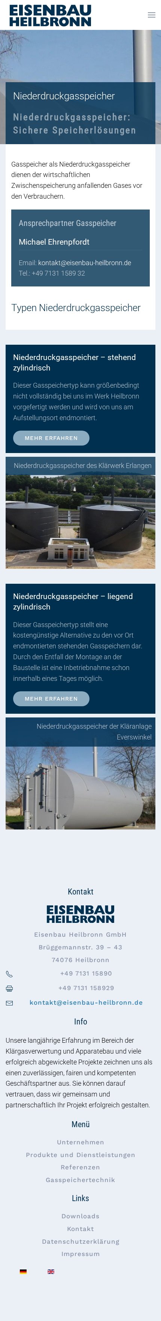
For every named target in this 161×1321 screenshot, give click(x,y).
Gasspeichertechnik (80, 1180)
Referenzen (80, 1167)
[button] (151, 15)
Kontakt (80, 1228)
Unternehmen (80, 1142)
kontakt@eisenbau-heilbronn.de (84, 263)
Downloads (80, 1216)
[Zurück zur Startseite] (50, 15)
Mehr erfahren (51, 438)
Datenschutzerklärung (80, 1241)
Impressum (80, 1254)
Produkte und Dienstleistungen (81, 1155)
